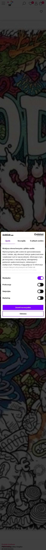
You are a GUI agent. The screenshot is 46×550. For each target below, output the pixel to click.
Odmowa (23, 314)
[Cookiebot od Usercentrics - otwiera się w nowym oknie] (34, 234)
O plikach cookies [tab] (37, 241)
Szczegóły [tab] (21, 241)
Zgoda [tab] (7, 241)
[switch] (40, 284)
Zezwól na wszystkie (23, 307)
